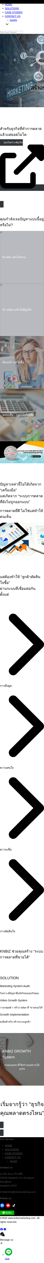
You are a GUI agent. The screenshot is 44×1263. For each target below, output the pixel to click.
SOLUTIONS (12, 6)
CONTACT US (12, 14)
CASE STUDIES (13, 10)
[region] (22, 71)
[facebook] (1, 1230)
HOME (8, 1145)
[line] (4, 1230)
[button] (22, 1129)
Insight (13, 18)
